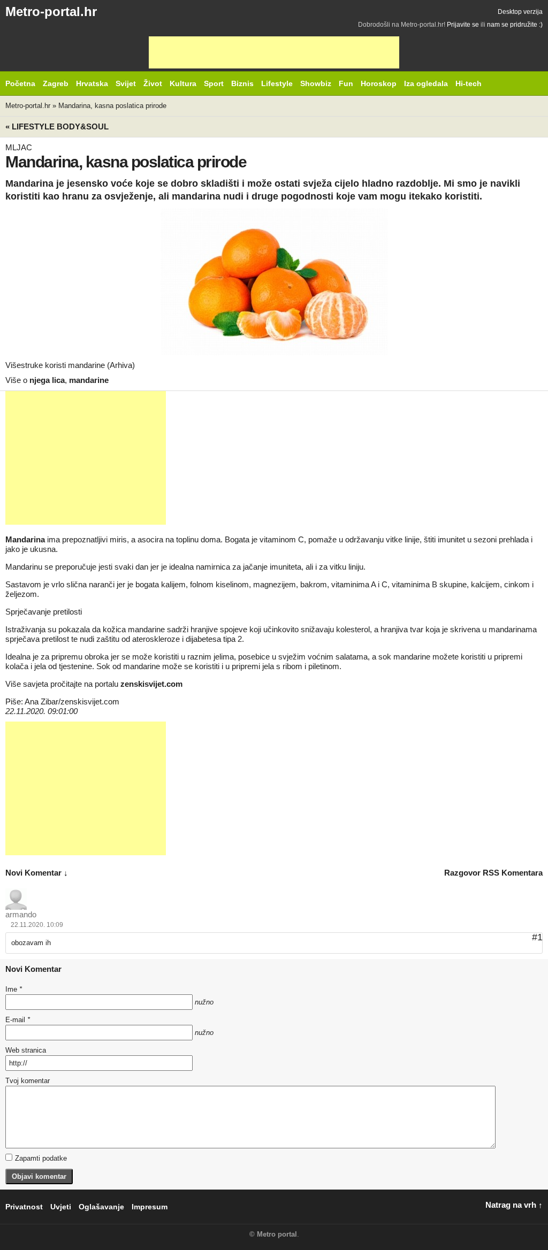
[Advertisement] (274, 52)
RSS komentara (513, 872)
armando (20, 914)
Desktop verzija (520, 12)
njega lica (47, 380)
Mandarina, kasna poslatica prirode (112, 106)
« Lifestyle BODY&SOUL (57, 126)
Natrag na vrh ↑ (514, 1204)
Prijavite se (463, 24)
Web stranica (25, 1050)
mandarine (89, 380)
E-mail (17, 1020)
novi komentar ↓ (36, 872)
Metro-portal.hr (51, 11)
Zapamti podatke (41, 1158)
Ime (13, 989)
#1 (537, 937)
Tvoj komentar (27, 1081)
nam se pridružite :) (515, 24)
